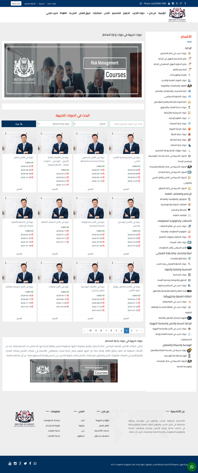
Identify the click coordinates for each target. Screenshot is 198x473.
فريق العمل (84, 13)
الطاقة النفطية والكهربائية (178, 296)
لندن (82, 420)
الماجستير (116, 13)
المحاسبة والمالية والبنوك (178, 269)
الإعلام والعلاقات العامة (178, 193)
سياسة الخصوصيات (51, 420)
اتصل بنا (73, 13)
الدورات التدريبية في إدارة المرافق (173, 188)
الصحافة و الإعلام (179, 210)
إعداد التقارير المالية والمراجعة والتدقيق (170, 291)
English (16, 3)
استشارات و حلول (101, 436)
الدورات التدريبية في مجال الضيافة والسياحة (168, 167)
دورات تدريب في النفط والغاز (175, 302)
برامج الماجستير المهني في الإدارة (172, 59)
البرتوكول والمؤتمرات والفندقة (173, 199)
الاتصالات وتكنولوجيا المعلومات (174, 220)
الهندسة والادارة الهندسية (175, 356)
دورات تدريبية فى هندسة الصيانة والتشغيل (168, 350)
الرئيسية (162, 13)
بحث (17, 124)
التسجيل (126, 189)
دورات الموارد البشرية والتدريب (174, 80)
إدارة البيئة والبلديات (178, 258)
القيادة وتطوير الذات (178, 75)
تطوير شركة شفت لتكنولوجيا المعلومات (130, 464)
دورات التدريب (138, 13)
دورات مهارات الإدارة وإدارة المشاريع (171, 150)
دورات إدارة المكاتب (178, 145)
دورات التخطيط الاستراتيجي (175, 96)
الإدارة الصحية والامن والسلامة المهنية (171, 323)
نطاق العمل (104, 425)
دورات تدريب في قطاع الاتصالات (173, 226)
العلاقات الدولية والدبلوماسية (174, 204)
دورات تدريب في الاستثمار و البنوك (172, 285)
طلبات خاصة (51, 3)
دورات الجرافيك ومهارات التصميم (173, 237)
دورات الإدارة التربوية (178, 129)
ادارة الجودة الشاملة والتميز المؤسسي (170, 102)
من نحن (152, 13)
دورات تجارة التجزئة (179, 134)
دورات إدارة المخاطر (178, 140)
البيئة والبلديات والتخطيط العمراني (174, 253)
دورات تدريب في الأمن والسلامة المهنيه (170, 329)
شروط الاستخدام (53, 425)
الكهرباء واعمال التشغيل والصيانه (172, 318)
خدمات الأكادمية (102, 430)
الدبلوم (126, 13)
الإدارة (188, 47)
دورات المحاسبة (180, 275)
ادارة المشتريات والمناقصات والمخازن (171, 91)
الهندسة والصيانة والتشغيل (177, 344)
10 (90, 330)
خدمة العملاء (54, 430)
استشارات (97, 13)
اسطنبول (80, 436)
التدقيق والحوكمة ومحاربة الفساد (172, 280)
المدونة (41, 3)
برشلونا (81, 425)
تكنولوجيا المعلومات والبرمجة (174, 231)
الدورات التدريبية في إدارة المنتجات (172, 172)
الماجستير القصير (180, 69)
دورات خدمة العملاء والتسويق (173, 107)
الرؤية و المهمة (102, 420)
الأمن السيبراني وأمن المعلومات (173, 248)
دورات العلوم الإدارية (178, 118)
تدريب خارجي (52, 13)
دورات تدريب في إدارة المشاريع (174, 53)
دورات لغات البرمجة (178, 242)
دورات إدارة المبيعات (178, 123)
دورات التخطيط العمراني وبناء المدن (171, 264)
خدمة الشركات (53, 436)
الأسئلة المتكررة (30, 3)
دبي (82, 430)
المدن (107, 13)
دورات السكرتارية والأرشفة (175, 113)
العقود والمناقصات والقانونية (174, 86)
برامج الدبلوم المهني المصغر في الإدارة (170, 64)
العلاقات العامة (180, 215)
